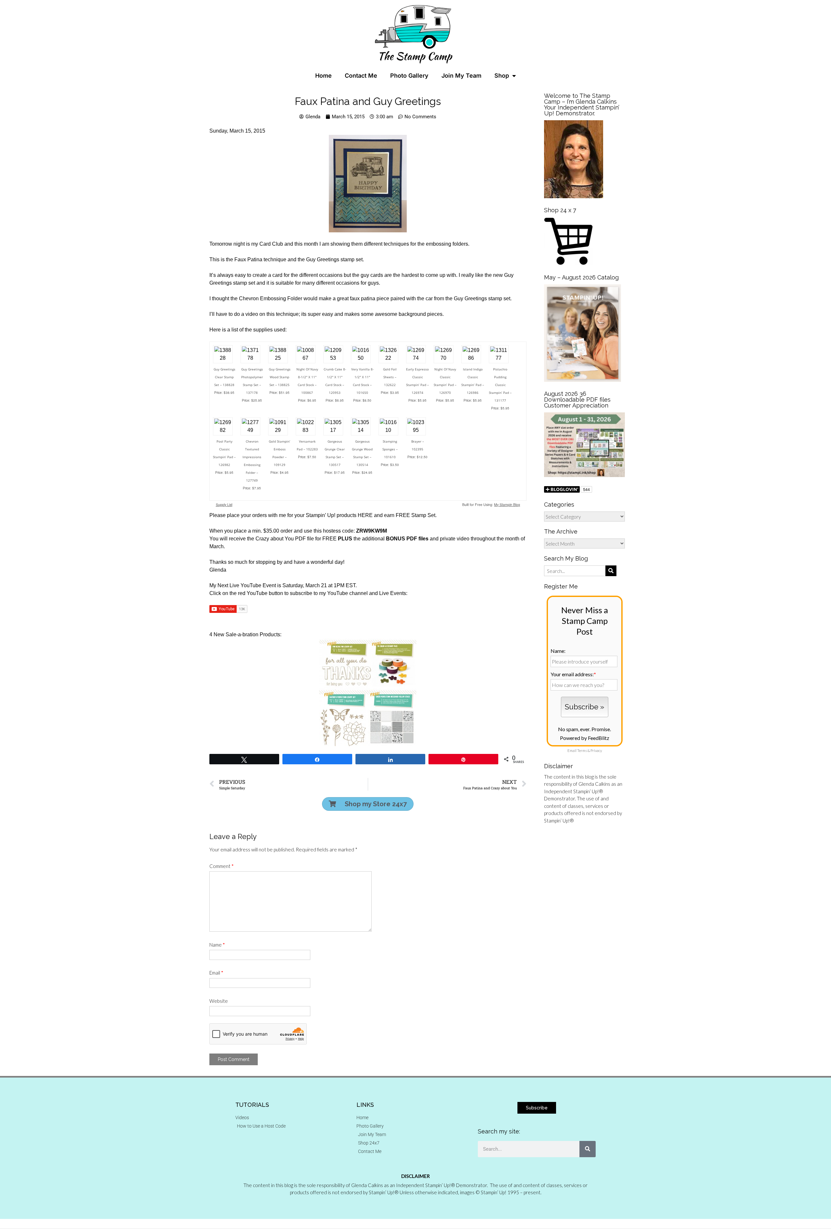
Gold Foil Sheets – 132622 (390, 377)
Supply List (224, 504)
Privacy (596, 750)
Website (218, 1001)
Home (323, 75)
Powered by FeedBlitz (584, 738)
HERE (365, 515)
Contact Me (361, 75)
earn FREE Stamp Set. (410, 515)
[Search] (587, 1149)
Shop (501, 75)
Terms (582, 750)
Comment (221, 866)
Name (217, 945)
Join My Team (461, 75)
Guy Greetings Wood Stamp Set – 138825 (280, 377)
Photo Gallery (409, 75)
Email (216, 973)
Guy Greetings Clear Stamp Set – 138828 (224, 377)
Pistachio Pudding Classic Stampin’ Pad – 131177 (500, 385)
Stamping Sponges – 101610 (390, 449)
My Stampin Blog (507, 504)
